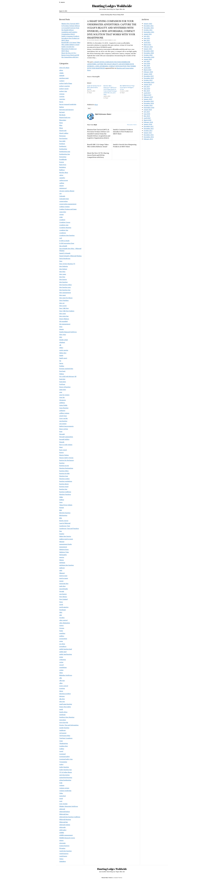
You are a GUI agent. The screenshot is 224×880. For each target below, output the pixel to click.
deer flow (62, 277)
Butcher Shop (63, 172)
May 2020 (147, 65)
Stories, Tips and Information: (69, 725)
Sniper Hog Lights (65, 707)
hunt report (63, 450)
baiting (61, 107)
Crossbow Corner (64, 222)
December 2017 (149, 126)
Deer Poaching (64, 300)
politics (61, 636)
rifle (60, 678)
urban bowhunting (65, 780)
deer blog (62, 272)
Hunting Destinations (66, 468)
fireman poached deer (66, 369)
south (61, 709)
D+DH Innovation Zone (66, 243)
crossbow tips (63, 230)
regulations (63, 667)
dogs (60, 327)
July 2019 (147, 86)
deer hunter (63, 279)
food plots (62, 382)
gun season (62, 424)
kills (60, 518)
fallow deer (62, 353)
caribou (61, 183)
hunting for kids (64, 473)
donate (61, 329)
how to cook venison (65, 445)
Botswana (62, 136)
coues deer (62, 212)
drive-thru (62, 334)
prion (61, 641)
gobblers (62, 403)
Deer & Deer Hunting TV (67, 264)
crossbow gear (63, 225)
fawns (61, 363)
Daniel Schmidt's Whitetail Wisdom (70, 256)
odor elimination (64, 623)
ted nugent (62, 733)
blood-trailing (63, 133)
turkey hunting (64, 767)
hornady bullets (64, 439)
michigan (62, 563)
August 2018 (148, 110)
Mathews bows (64, 549)
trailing (61, 749)
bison (61, 123)
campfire (62, 178)
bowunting (62, 157)
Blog (60, 125)
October (62, 618)
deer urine (62, 313)
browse (61, 162)
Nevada (61, 591)
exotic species (63, 350)
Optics (61, 625)
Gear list (62, 397)
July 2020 (147, 61)
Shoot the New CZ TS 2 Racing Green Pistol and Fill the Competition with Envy (70, 55)
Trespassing (63, 762)
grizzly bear (63, 416)
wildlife (61, 833)
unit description (64, 775)
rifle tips (62, 680)
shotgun (62, 696)
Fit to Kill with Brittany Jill (67, 376)
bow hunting (63, 138)
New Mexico (63, 597)
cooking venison (64, 207)
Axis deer (62, 99)
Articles (61, 96)
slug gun (62, 701)
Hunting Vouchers (65, 494)
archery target (64, 89)
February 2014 (148, 139)
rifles (60, 683)
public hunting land (65, 649)
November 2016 (149, 137)
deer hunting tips (64, 290)
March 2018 (147, 120)
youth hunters (63, 853)
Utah (60, 783)
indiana (61, 500)
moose (61, 581)
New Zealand (63, 599)
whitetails (62, 827)
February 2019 (148, 97)
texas (61, 741)
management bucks (65, 544)
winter (61, 840)
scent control (63, 686)
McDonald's (63, 555)
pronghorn (62, 646)
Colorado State (64, 199)
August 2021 (148, 34)
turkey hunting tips (65, 770)
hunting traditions (65, 492)
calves (61, 175)
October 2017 (148, 131)
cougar (61, 214)
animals (61, 75)
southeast (62, 715)
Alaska (61, 73)
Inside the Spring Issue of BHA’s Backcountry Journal (94, 87)
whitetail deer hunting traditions (69, 817)
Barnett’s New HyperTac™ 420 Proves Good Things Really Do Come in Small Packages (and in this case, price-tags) (110, 90)
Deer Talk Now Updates (66, 311)
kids (60, 510)
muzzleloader (63, 589)
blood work (62, 131)
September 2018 (149, 107)
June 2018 (147, 114)
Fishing (61, 374)
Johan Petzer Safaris (65, 505)
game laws (62, 389)
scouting (62, 688)
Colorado (62, 196)
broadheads (63, 159)
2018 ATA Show (64, 68)
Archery (61, 81)
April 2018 (147, 118)
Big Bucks (62, 115)
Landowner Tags (64, 526)
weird (61, 798)
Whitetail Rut (63, 822)
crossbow (62, 220)
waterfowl (62, 796)
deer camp (62, 274)
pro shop (62, 644)
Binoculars (62, 120)
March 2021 (147, 45)
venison (61, 785)
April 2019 (147, 93)
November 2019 (149, 78)
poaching (62, 633)
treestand (62, 754)
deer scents (63, 306)
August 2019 (148, 84)
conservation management (67, 204)
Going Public (63, 405)
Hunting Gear (63, 476)
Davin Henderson (64, 258)
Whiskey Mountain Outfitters (68, 806)
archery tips (63, 91)
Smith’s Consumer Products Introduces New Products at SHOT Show (70, 38)
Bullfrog (62, 170)
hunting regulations (65, 481)
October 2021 (148, 30)
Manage (61, 542)
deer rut (61, 303)
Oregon (61, 628)
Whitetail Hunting (65, 819)
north (61, 604)
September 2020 (149, 57)
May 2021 (147, 40)
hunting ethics (64, 471)
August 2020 (148, 59)
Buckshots (62, 167)
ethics (61, 348)
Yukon (61, 859)
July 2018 (147, 112)
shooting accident (65, 694)
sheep (61, 691)
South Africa (63, 712)
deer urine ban (64, 316)
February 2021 (148, 47)
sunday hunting (64, 728)
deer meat (62, 295)
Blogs (61, 128)
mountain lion (63, 583)
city (60, 193)
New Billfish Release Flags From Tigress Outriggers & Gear (127, 87)
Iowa (60, 502)
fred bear (62, 384)
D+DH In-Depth (64, 241)
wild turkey (62, 830)
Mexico (61, 560)
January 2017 (148, 133)
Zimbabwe (62, 861)
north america (63, 607)
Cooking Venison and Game (68, 209)
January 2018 (148, 124)
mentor (61, 557)
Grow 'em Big (63, 418)
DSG (60, 337)
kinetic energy (63, 521)
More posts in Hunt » (132, 124)
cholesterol (62, 188)
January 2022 (148, 24)
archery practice (64, 86)
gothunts (62, 410)
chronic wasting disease (66, 191)
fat (60, 361)
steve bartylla (63, 722)
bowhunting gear (64, 151)
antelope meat (64, 78)
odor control (63, 620)
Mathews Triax (64, 552)
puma (61, 657)
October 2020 (148, 55)
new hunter (63, 594)
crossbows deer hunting (66, 235)
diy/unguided (63, 321)
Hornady (62, 434)
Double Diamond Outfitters (68, 332)
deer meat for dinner (66, 298)
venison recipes (64, 788)
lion (60, 531)
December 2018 (149, 101)
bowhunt (62, 144)
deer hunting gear (65, 287)
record (61, 665)
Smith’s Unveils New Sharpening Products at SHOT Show (69, 49)
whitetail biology (64, 812)
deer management (65, 293)
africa (61, 70)
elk (60, 345)
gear (60, 392)
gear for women (64, 395)
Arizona (61, 94)
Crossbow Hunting (65, 227)
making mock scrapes (66, 539)
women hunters (64, 846)
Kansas (61, 507)
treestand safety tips (66, 759)
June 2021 (147, 38)
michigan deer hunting (66, 565)
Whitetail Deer (64, 814)
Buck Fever (62, 165)
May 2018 (147, 116)
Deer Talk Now (64, 308)
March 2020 (147, 70)
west (60, 801)
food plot (62, 379)
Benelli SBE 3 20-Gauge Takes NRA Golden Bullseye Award (97, 145)
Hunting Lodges (64, 479)
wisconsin (62, 843)
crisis (61, 217)
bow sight (62, 141)
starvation (62, 720)
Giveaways (62, 400)
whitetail (62, 809)
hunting (61, 463)
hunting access (64, 466)
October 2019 (148, 80)
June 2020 (147, 63)
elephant (62, 342)
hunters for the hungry (66, 460)
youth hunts (63, 856)
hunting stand (63, 486)
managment (63, 547)
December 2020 (149, 51)
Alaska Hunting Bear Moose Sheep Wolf (112, 14)
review (61, 670)
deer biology (63, 269)
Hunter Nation (64, 455)
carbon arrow (63, 180)
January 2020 (148, 74)
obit (60, 615)
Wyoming (62, 848)
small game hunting (65, 704)
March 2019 (147, 95)
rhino (61, 673)
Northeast (62, 610)
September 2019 (149, 82)
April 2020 (147, 68)
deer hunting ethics (65, 285)
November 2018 (149, 103)
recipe (61, 662)
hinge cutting (63, 429)
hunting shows (64, 484)
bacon (61, 102)
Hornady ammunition (66, 437)
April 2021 (147, 42)
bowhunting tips (64, 154)
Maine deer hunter (65, 536)
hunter (61, 452)
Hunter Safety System (66, 458)
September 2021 (149, 32)
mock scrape (63, 576)
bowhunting (63, 149)
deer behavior (63, 266)
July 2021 (147, 36)
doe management (64, 324)
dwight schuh (63, 340)
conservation (63, 201)
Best (89, 108)
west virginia (63, 804)
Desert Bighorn (64, 319)
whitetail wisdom (64, 825)
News (61, 602)
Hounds (61, 442)
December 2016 (149, 135)
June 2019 (147, 89)
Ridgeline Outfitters (65, 675)
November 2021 (149, 28)
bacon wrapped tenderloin (67, 104)
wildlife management (66, 835)
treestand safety (64, 756)
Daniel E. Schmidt (64, 253)
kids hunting (63, 515)
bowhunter (62, 146)
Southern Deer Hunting (66, 717)
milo (60, 570)
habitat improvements (66, 426)
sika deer (62, 699)
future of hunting (64, 387)
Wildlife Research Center (67, 838)
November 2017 (149, 128)
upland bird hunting (65, 777)
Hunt (61, 447)
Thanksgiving (63, 743)
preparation (63, 639)
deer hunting (63, 282)
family (61, 355)
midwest (62, 568)
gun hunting (63, 421)
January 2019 (148, 99)
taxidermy (62, 730)
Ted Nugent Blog (64, 736)
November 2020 (149, 53)
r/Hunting (62, 660)
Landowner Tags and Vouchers (69, 528)
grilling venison (64, 413)
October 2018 (148, 105)
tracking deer (63, 746)
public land (62, 652)
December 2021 (149, 26)
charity (61, 186)
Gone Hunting (63, 408)
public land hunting (65, 654)
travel (61, 751)
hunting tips (63, 489)
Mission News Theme (107, 877)
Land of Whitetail (64, 523)
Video (61, 793)
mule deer (62, 586)
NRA (60, 612)
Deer (60, 261)
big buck (62, 112)
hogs (60, 431)
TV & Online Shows (65, 772)
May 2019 (147, 91)
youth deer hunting (65, 851)
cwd (60, 238)
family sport (63, 358)
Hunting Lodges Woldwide (112, 6)
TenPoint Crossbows (65, 738)
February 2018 (148, 122)
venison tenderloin (65, 791)
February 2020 (148, 72)
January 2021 (148, 49)
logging (61, 534)
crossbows (62, 233)
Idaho (61, 497)
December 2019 (149, 76)
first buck (62, 371)
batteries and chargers (66, 110)
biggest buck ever (64, 117)
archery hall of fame (65, 83)
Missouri (62, 573)
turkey (61, 764)
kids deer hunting (64, 513)
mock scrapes (63, 578)
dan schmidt (63, 246)
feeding (61, 366)
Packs (61, 631)
